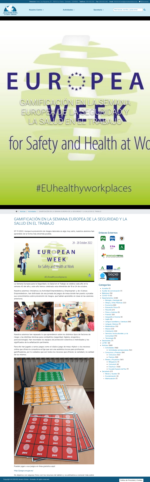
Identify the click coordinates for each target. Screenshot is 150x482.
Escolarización (110, 376)
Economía (109, 305)
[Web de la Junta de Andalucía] (121, 247)
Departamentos (107, 298)
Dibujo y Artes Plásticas (114, 303)
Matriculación (110, 378)
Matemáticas (110, 326)
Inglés (107, 319)
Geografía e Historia (112, 317)
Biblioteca (105, 293)
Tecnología (109, 338)
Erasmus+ (112, 367)
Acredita (105, 288)
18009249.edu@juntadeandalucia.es (125, 1)
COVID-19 (105, 295)
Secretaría (98, 10)
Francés (108, 314)
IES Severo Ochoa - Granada (26, 479)
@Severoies (144, 1)
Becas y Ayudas (111, 374)
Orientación (109, 331)
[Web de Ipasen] (103, 238)
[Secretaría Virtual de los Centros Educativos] (112, 256)
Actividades (68, 10)
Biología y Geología (112, 300)
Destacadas (106, 340)
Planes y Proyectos (112, 359)
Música (108, 329)
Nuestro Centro (35, 10)
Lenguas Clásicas (111, 324)
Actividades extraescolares (119, 350)
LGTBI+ (105, 343)
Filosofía (108, 310)
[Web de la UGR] (121, 238)
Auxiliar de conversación (111, 291)
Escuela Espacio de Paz (117, 369)
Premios (112, 357)
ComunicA (112, 364)
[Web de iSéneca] (112, 238)
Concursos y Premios (113, 352)
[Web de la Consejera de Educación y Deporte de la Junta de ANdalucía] (103, 247)
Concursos (113, 355)
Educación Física (111, 307)
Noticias (105, 345)
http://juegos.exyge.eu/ (23, 471)
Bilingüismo (113, 362)
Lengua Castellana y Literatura (116, 322)
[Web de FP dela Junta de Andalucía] (112, 247)
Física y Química (111, 312)
